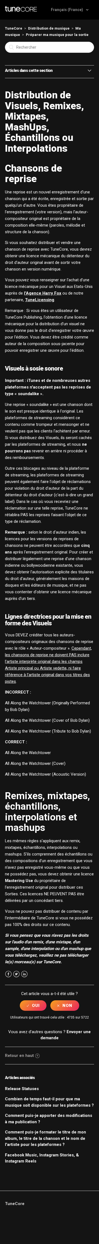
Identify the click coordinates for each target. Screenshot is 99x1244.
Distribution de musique (49, 28)
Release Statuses (22, 1088)
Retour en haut (19, 1055)
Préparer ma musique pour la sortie (57, 35)
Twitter (16, 974)
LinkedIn (24, 974)
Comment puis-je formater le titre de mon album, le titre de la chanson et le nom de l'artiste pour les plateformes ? (45, 1138)
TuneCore (13, 28)
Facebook (8, 974)
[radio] (33, 1005)
